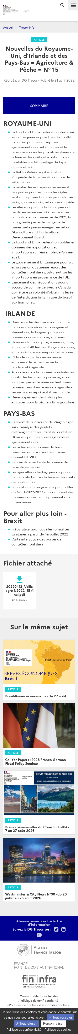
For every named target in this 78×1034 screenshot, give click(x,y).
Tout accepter (62, 1017)
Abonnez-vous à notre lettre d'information (39, 922)
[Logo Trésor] (36, 11)
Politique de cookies (23, 1005)
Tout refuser (28, 1023)
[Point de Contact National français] (39, 965)
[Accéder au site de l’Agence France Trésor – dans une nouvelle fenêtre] (39, 949)
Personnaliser (53, 1023)
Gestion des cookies (54, 1005)
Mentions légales (46, 996)
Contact (26, 996)
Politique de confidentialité (39, 1000)
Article (39, 39)
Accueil (8, 27)
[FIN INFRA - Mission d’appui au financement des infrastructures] (39, 980)
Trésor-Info (27, 27)
